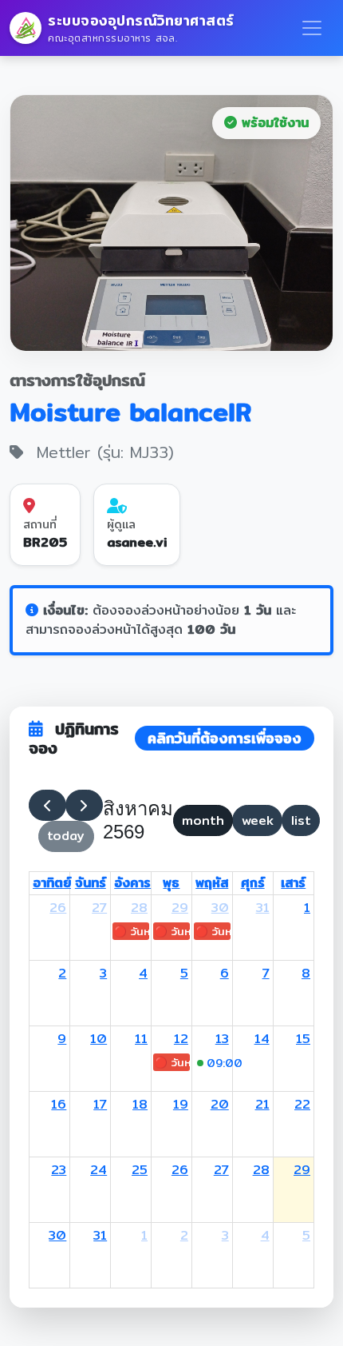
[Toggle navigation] (311, 28)
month (203, 820)
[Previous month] (47, 806)
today (66, 836)
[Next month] (84, 806)
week (258, 820)
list (301, 820)
